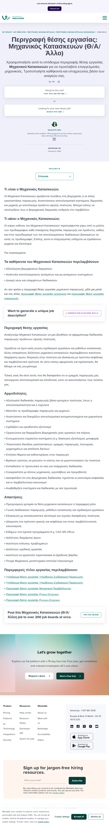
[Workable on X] (90, 727)
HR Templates (20, 32)
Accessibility (44, 734)
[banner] (54, 313)
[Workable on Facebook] (78, 727)
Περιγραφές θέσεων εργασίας (41, 32)
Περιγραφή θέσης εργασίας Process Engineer (33, 600)
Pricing (6, 712)
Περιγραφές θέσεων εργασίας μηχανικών (75, 32)
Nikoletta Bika (54, 130)
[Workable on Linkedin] (72, 727)
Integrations (9, 734)
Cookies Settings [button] (62, 817)
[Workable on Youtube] (84, 727)
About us (42, 712)
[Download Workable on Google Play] (81, 745)
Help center (25, 712)
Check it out (54, 9)
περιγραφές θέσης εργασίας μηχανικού (43, 294)
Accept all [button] (79, 816)
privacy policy (58, 793)
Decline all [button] (96, 817)
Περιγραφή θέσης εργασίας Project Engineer (32, 594)
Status (41, 740)
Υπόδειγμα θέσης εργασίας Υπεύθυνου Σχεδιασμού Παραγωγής (45, 577)
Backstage (43, 728)
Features (7, 718)
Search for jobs (27, 738)
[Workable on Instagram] (96, 727)
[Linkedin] (54, 139)
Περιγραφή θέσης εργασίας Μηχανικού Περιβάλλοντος (38, 588)
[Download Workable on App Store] (81, 736)
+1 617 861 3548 (88, 710)
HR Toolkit (7, 32)
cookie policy (43, 822)
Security (7, 740)
